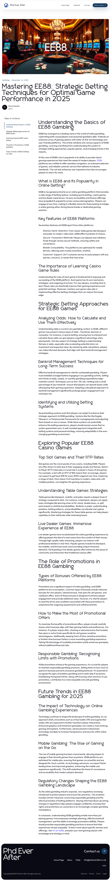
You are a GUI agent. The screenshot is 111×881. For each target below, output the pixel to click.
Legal (105, 874)
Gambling (6, 80)
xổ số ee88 (58, 830)
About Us (84, 874)
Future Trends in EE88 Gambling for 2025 (17, 153)
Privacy (91, 874)
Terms (98, 874)
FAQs (78, 860)
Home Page (59, 860)
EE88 (99, 160)
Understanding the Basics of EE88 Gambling (18, 126)
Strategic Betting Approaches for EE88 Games (18, 132)
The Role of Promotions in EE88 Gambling (17, 146)
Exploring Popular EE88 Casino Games (17, 139)
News (69, 860)
